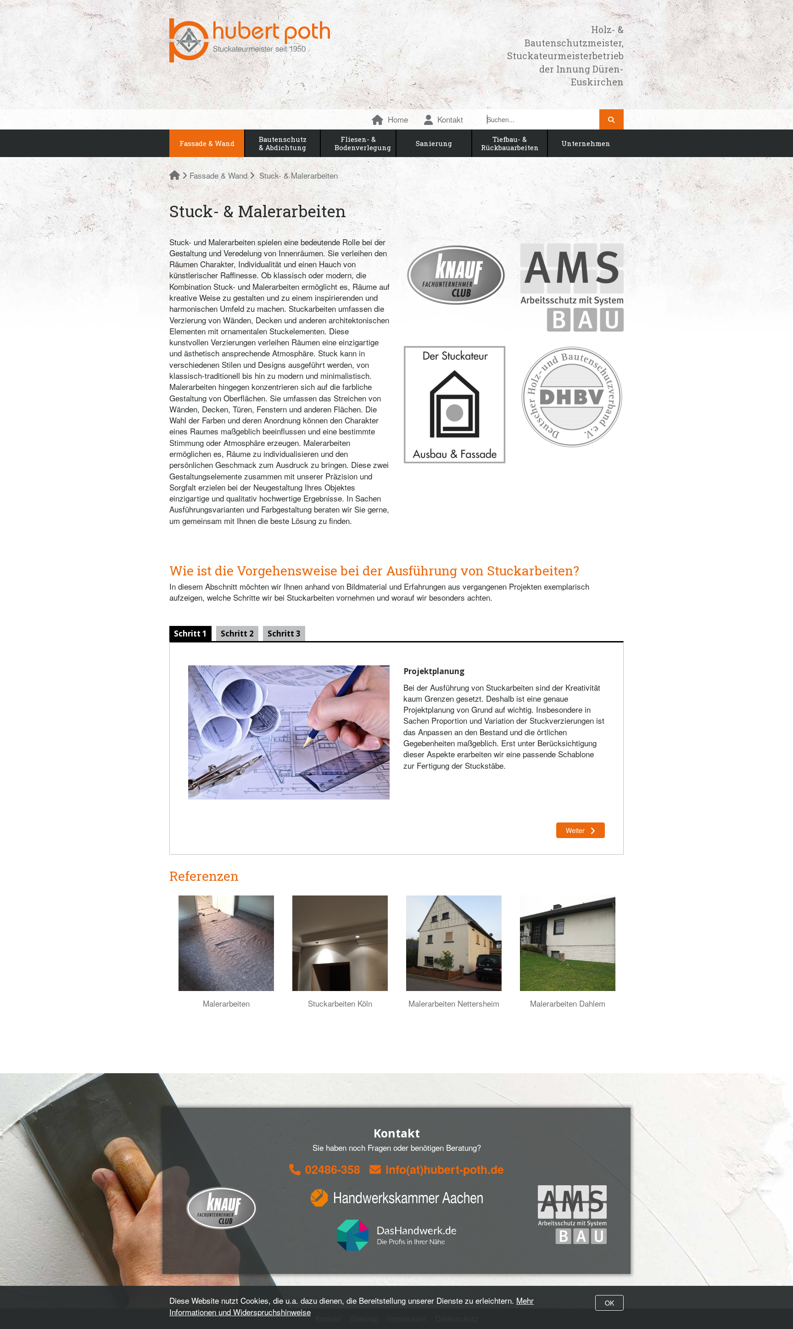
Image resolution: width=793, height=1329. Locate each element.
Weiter (576, 830)
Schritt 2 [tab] (237, 633)
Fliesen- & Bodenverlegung (363, 143)
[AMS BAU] (572, 287)
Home (398, 119)
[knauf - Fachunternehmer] (455, 275)
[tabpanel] (396, 748)
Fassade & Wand (207, 143)
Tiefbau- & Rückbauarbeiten (510, 143)
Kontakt (450, 119)
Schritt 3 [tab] (284, 633)
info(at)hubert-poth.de (444, 1169)
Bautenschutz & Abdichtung (283, 143)
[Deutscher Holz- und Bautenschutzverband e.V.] (572, 397)
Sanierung (434, 143)
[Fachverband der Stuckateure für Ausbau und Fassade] (455, 404)
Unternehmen (585, 143)
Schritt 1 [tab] (190, 633)
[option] (226, 952)
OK (609, 1302)
